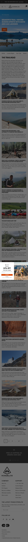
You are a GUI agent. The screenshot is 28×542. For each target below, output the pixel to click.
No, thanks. (7, 276)
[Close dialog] (27, 262)
